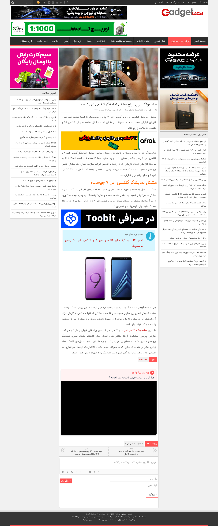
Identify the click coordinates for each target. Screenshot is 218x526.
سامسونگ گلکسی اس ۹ (134, 330)
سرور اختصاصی (111, 519)
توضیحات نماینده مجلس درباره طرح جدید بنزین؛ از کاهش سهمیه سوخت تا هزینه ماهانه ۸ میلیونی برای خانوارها (185, 171)
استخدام (159, 2)
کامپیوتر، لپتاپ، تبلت (121, 41)
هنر (66, 41)
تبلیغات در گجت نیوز (175, 2)
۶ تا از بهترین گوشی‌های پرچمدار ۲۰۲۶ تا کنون (38, 137)
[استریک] (76, 472)
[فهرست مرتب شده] (81, 472)
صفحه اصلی (200, 41)
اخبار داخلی (42, 41)
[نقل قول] (90, 472)
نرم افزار (77, 41)
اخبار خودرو (160, 41)
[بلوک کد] (94, 472)
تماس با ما (192, 2)
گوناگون (101, 41)
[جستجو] (12, 2)
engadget (143, 359)
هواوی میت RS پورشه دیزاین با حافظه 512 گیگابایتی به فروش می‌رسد (86, 451)
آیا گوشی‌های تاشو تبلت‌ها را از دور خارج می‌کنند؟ (36, 151)
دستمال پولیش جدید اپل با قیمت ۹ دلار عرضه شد (35, 166)
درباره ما (204, 2)
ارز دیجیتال (26, 41)
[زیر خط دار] (72, 472)
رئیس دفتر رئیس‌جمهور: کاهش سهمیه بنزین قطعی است (183, 179)
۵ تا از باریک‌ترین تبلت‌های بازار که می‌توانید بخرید (36, 126)
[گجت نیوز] (182, 18)
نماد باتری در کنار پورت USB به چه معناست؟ (38, 131)
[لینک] (99, 472)
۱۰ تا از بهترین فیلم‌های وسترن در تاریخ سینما (188, 238)
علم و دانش (143, 41)
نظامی (55, 41)
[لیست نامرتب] (85, 472)
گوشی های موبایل (180, 41)
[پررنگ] (63, 472)
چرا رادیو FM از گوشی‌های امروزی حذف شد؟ (38, 180)
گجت (89, 41)
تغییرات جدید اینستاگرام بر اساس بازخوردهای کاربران (131, 451)
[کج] (67, 472)
